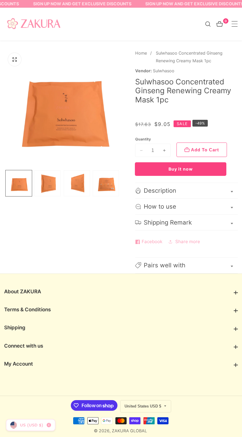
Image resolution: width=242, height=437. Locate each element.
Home (141, 52)
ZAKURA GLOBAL (129, 431)
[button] (186, 265)
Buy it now (181, 168)
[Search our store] (210, 24)
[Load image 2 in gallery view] (48, 183)
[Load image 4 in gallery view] (106, 183)
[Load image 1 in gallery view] (19, 183)
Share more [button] (187, 241)
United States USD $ (143, 406)
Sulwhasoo (163, 71)
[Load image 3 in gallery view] (77, 183)
